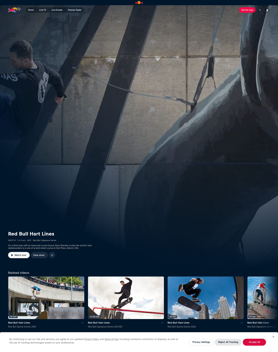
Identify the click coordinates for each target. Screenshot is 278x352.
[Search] (260, 10)
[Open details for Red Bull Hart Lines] (139, 137)
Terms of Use (111, 339)
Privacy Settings (201, 342)
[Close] (273, 337)
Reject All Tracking (228, 342)
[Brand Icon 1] (139, 2)
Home (31, 10)
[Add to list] (52, 255)
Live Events (57, 10)
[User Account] (267, 10)
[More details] (82, 322)
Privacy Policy (91, 339)
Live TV (42, 10)
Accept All (254, 342)
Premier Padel (74, 10)
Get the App (247, 10)
